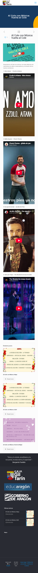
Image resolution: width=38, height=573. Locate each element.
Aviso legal (23, 562)
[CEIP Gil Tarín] (8, 2)
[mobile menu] (35, 2)
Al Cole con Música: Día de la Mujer (12, 444)
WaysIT (8, 565)
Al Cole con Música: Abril (10, 409)
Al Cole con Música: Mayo (10, 374)
